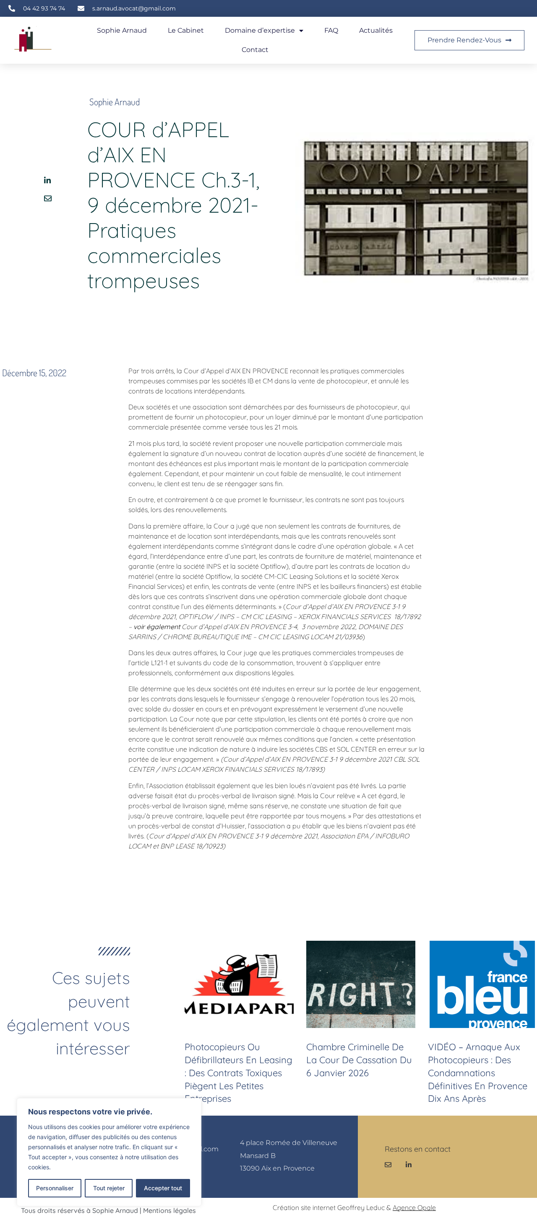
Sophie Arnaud (122, 30)
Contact (255, 50)
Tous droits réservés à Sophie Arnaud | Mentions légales (108, 1210)
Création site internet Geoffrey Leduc (329, 1207)
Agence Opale (414, 1207)
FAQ (331, 30)
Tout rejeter (109, 1188)
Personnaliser (54, 1188)
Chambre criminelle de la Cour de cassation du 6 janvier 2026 (359, 1060)
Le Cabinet (186, 30)
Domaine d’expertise (260, 30)
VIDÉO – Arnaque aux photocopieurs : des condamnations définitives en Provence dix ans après (477, 1072)
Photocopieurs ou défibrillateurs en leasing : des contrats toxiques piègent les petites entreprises (238, 1072)
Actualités (376, 30)
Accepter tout (163, 1188)
